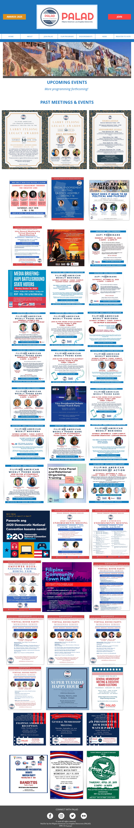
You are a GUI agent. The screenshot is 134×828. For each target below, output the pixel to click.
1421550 (69, 826)
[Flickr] (84, 816)
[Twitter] (72, 816)
